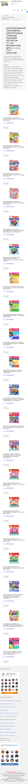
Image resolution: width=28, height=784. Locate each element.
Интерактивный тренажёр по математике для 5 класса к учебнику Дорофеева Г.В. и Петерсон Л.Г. (13, 231)
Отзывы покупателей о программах (8, 732)
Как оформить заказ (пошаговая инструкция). (10, 700)
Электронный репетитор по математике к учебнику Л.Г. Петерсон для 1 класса (14, 484)
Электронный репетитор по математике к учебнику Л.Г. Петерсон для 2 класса (14, 512)
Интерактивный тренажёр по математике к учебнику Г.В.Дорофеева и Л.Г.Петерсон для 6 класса (13, 259)
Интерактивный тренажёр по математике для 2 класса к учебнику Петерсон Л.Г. (13, 119)
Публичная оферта (4, 738)
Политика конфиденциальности (7, 726)
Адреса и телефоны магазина (7, 735)
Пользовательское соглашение (7, 723)
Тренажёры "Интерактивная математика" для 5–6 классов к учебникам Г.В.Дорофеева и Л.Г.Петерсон (12, 455)
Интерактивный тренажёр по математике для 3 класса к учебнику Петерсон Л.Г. (13, 203)
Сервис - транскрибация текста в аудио (9, 713)
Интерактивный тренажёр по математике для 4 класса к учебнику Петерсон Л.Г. (13, 175)
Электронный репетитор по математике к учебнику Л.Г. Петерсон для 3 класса (14, 540)
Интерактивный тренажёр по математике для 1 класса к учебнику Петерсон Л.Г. (13, 147)
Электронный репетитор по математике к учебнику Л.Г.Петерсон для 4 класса (13, 568)
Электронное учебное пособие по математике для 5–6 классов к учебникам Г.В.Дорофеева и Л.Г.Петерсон (13, 596)
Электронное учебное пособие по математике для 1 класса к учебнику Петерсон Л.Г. (13, 288)
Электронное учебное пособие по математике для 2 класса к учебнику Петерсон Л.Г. (13, 315)
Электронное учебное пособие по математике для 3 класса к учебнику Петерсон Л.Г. (13, 343)
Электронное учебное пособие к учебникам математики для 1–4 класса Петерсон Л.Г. (12, 653)
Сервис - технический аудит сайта (8, 716)
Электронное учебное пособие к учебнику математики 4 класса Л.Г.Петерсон (12, 371)
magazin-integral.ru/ (12, 779)
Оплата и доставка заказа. (6, 703)
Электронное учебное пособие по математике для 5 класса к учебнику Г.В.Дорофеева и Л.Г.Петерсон (13, 399)
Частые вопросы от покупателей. (8, 707)
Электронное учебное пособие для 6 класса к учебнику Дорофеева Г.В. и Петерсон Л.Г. (14, 427)
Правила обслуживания (5, 729)
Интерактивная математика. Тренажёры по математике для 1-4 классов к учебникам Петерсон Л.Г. (13, 625)
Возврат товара (3, 710)
